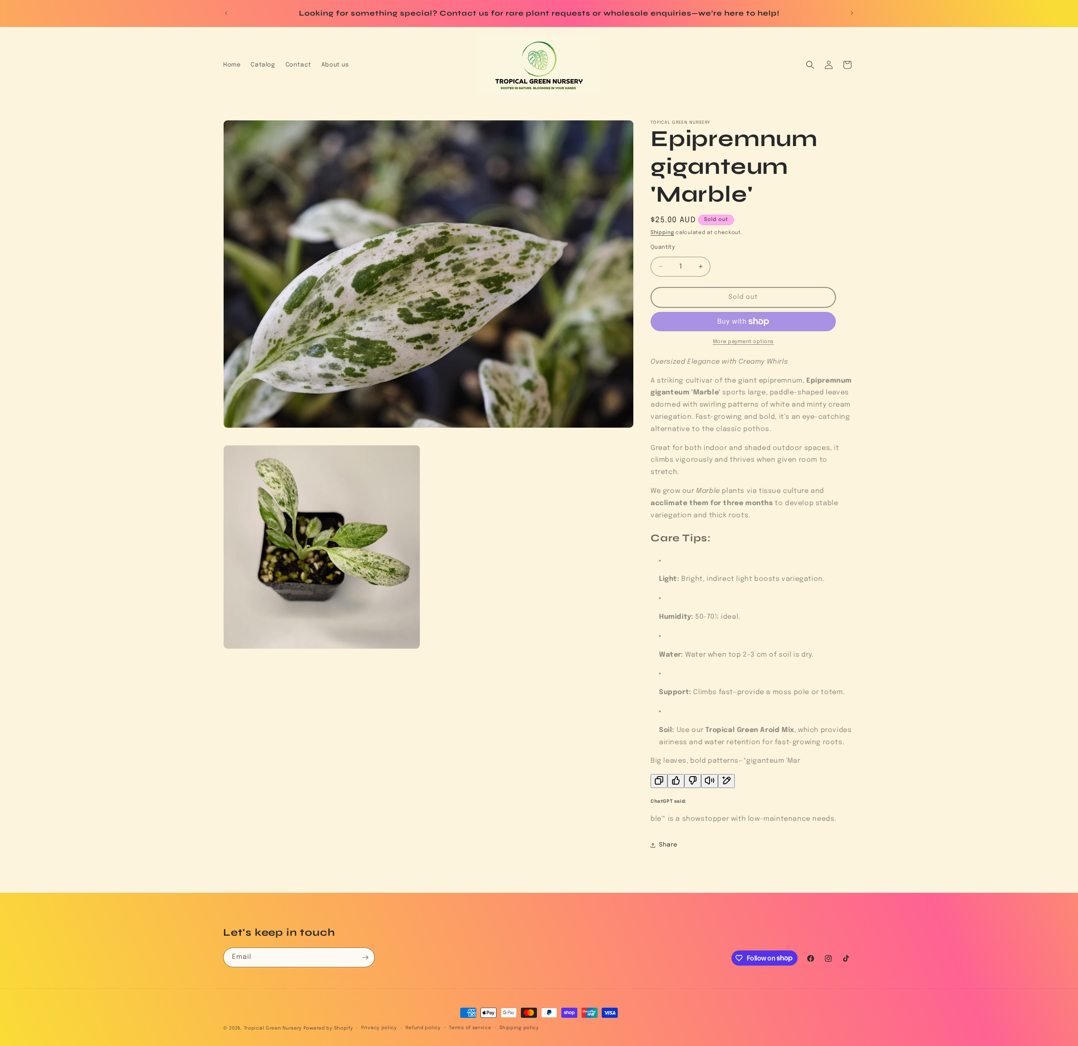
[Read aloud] (709, 781)
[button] (810, 65)
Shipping (662, 232)
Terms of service (470, 1027)
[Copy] (659, 781)
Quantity (663, 247)
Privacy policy (379, 1027)
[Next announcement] (852, 13)
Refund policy (423, 1027)
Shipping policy (519, 1027)
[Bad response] (692, 781)
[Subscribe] (365, 957)
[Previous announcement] (226, 13)
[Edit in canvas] (726, 781)
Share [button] (668, 845)
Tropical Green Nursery (273, 1028)
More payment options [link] (743, 341)
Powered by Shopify (328, 1028)
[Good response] (675, 781)
